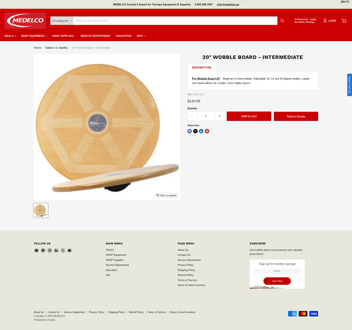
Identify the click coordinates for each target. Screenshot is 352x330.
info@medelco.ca (228, 4)
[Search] (282, 20)
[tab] (201, 67)
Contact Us (184, 254)
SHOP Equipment (33, 35)
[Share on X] (195, 131)
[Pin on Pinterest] (207, 131)
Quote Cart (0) (349, 84)
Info (140, 35)
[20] (41, 210)
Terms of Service (187, 280)
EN (343, 1)
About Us (183, 249)
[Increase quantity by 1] (219, 116)
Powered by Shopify (44, 319)
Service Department (96, 35)
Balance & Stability (56, 47)
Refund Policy (186, 274)
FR (347, 1)
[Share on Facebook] (189, 131)
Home (37, 47)
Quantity (192, 108)
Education (123, 35)
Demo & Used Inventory (191, 285)
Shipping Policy (186, 270)
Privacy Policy (186, 264)
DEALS (9, 35)
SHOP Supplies (63, 35)
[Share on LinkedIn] (201, 131)
